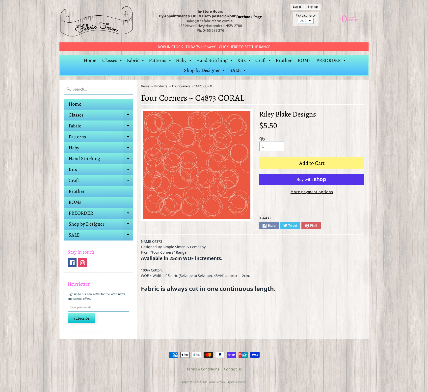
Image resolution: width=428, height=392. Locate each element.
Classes (112, 61)
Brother (284, 60)
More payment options (312, 192)
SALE (238, 71)
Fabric (136, 61)
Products (160, 86)
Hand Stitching (215, 61)
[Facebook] (72, 262)
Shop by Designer (205, 71)
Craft (263, 61)
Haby (184, 61)
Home (90, 60)
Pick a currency (306, 16)
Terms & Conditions (203, 369)
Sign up (313, 6)
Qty (262, 138)
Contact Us (233, 369)
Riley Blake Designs (287, 114)
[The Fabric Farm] (96, 21)
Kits (244, 61)
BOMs (304, 60)
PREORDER (331, 61)
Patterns (160, 61)
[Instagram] (82, 262)
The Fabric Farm (212, 382)
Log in (297, 6)
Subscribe (81, 318)
